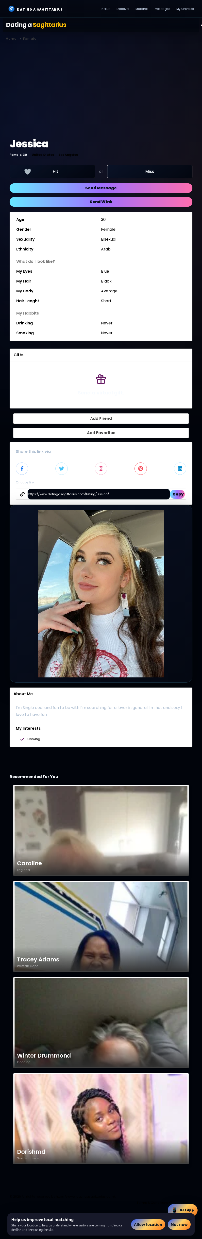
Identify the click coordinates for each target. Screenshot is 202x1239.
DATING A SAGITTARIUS (35, 9)
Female (30, 38)
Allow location (148, 1224)
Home (11, 38)
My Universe (185, 9)
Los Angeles (68, 155)
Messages (162, 9)
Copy (178, 494)
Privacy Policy (181, 1203)
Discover (123, 9)
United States (43, 155)
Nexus (105, 9)
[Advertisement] (101, 81)
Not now (179, 1224)
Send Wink (101, 202)
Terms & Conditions (152, 1203)
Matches (142, 9)
